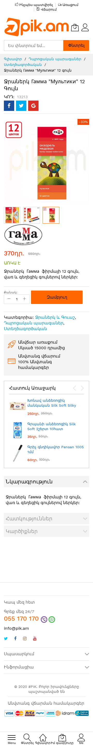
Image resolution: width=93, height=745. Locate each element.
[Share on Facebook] (9, 106)
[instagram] (25, 639)
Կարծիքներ (22, 531)
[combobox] (33, 45)
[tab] (46, 481)
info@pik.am (16, 628)
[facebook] (15, 639)
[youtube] (35, 639)
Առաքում (70, 5)
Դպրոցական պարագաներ (55, 59)
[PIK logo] (37, 27)
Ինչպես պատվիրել (36, 5)
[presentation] (75, 388)
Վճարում (49, 9)
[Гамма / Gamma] (23, 234)
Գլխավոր (13, 59)
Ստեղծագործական (23, 65)
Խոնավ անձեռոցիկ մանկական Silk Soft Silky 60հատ (51, 405)
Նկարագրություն (29, 481)
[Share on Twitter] (21, 106)
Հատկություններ (29, 518)
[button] (12, 215)
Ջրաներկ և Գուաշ (55, 317)
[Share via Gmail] (33, 106)
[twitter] (6, 639)
